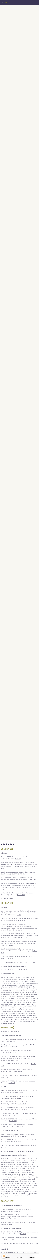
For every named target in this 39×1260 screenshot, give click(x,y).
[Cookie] (4, 1256)
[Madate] (19, 1257)
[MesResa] (31, 1257)
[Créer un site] (7, 1257)
